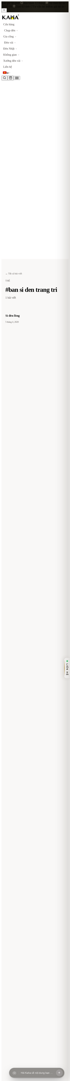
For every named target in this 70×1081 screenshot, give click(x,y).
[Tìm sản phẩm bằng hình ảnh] (14, 1072)
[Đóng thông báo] (4, 10)
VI (7, 73)
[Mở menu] (17, 78)
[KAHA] (19, 19)
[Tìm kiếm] (4, 78)
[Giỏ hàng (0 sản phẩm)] (11, 78)
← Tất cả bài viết (13, 273)
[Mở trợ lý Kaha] (59, 1072)
